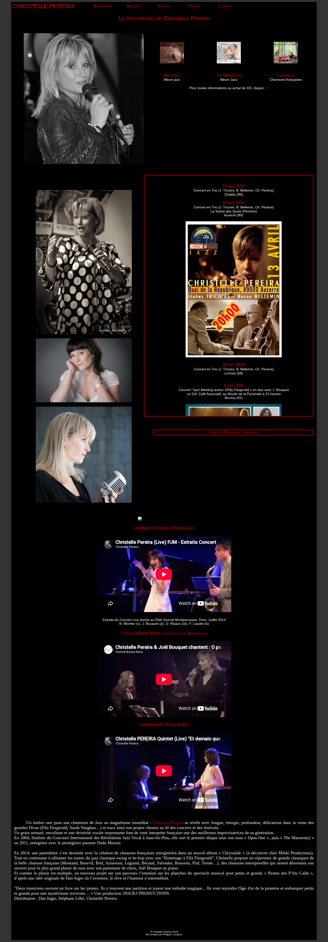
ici (266, 88)
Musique (133, 6)
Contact (225, 6)
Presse (194, 6)
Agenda (164, 6)
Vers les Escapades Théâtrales (234, 432)
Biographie (102, 6)
